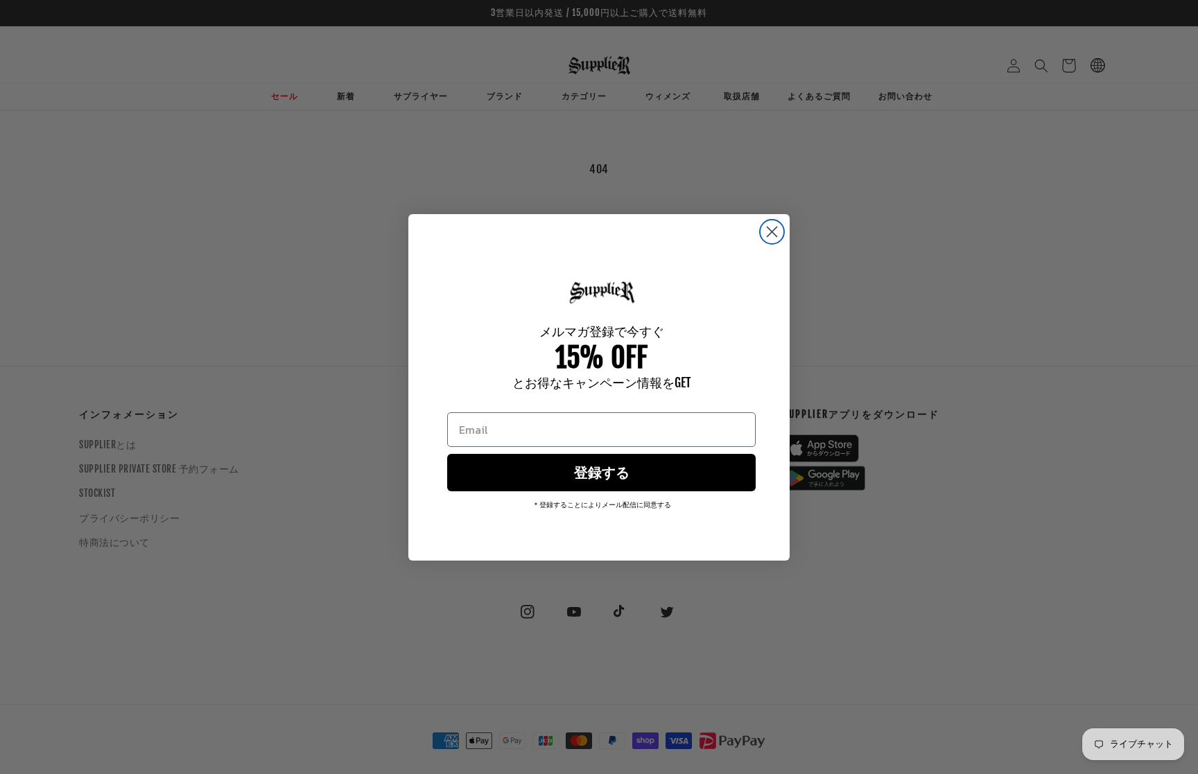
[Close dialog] (772, 232)
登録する (602, 472)
